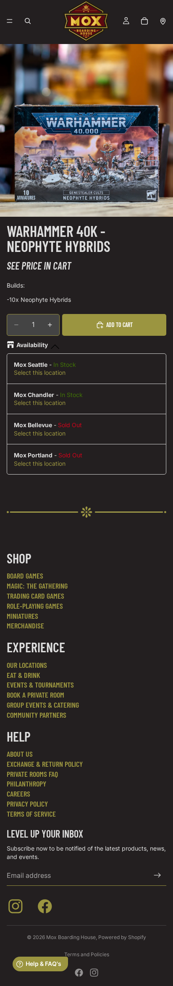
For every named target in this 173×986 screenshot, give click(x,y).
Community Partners (36, 714)
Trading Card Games (35, 595)
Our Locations (27, 664)
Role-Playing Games (35, 605)
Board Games (25, 575)
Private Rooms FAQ (32, 773)
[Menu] (9, 21)
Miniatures (22, 615)
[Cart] (144, 21)
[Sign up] (157, 875)
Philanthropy (26, 783)
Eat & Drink (23, 675)
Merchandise (25, 625)
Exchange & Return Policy (45, 763)
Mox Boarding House (71, 937)
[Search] (27, 21)
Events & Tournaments (40, 684)
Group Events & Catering (43, 704)
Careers (18, 793)
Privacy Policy (27, 803)
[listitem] (17, 908)
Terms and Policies (86, 954)
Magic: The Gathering (37, 585)
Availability (32, 344)
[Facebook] (79, 973)
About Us (20, 753)
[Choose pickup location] (163, 21)
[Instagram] (94, 973)
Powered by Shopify (122, 937)
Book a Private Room (35, 694)
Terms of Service (31, 813)
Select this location (40, 372)
